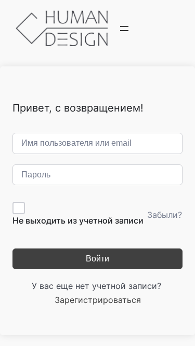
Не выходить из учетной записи (78, 220)
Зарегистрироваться (98, 300)
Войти (97, 258)
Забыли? (164, 215)
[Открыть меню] (124, 28)
